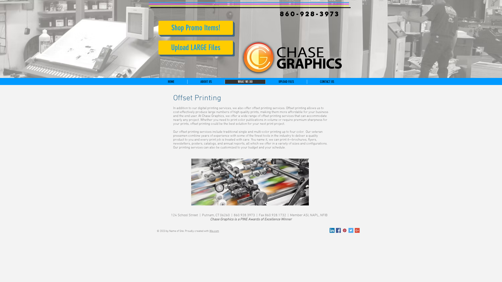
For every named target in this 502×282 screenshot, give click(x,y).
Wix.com (214, 231)
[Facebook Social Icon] (338, 230)
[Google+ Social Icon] (357, 230)
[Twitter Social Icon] (350, 230)
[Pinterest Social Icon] (344, 230)
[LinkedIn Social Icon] (332, 230)
